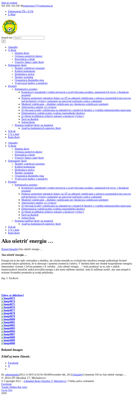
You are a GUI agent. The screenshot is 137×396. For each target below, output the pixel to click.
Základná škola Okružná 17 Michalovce (45, 381)
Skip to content (9, 2)
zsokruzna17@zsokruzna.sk (38, 5)
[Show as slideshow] (12, 295)
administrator (12, 374)
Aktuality (77, 374)
